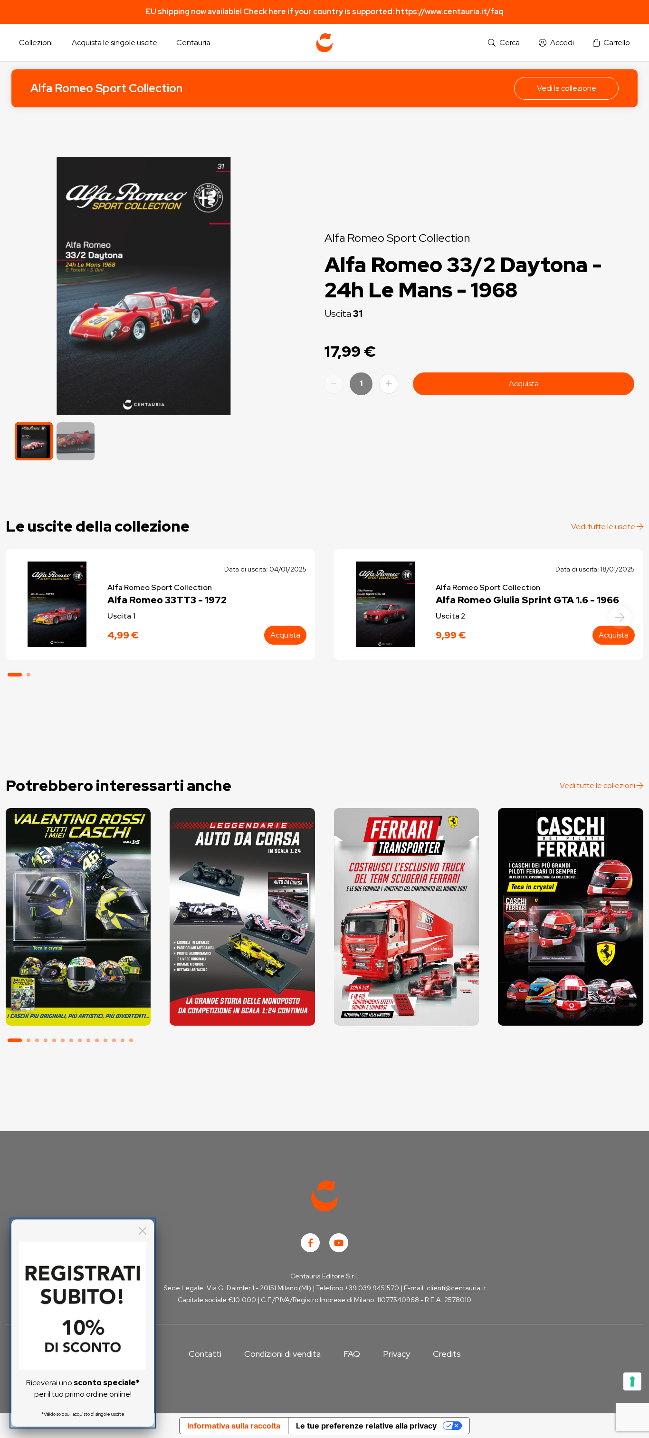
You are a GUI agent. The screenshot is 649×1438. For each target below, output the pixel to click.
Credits (447, 1353)
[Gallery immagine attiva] (144, 286)
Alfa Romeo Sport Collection (106, 88)
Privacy (396, 1353)
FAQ (352, 1353)
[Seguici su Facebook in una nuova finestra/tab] (310, 1242)
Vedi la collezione (566, 88)
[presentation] (620, 617)
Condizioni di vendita (282, 1353)
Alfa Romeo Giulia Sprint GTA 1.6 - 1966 (527, 600)
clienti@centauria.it (456, 1288)
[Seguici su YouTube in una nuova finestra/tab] (338, 1242)
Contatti (205, 1353)
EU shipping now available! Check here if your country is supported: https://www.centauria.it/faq (325, 12)
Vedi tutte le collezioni (598, 785)
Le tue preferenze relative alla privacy (366, 1425)
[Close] (142, 1230)
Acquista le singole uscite (114, 43)
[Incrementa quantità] (389, 383)
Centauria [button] (193, 43)
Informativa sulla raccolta (233, 1425)
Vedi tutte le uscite (604, 526)
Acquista (524, 384)
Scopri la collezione (78, 983)
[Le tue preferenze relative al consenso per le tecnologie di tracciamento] (632, 1381)
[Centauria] (324, 42)
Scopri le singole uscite (78, 1010)
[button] (503, 43)
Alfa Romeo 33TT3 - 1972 (167, 600)
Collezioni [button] (36, 43)
